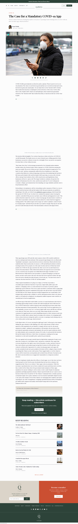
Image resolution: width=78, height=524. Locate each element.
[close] (77, 1)
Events (16, 5)
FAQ (52, 505)
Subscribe (69, 5)
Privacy (42, 505)
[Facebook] (33, 509)
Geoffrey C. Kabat (19, 427)
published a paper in (44, 192)
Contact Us (48, 505)
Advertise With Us (59, 505)
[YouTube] (44, 509)
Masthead (17, 505)
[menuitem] (11, 5)
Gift (27, 5)
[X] (31, 509)
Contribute (22, 5)
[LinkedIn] (35, 509)
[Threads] (40, 509)
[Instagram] (46, 509)
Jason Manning (19, 444)
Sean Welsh (15, 26)
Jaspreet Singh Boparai (20, 452)
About (22, 505)
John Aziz (18, 435)
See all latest (39, 474)
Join (27, 498)
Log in (64, 5)
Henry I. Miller (19, 460)
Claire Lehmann (19, 469)
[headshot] (10, 27)
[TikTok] (42, 509)
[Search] (8, 5)
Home (11, 5)
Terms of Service (35, 505)
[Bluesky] (38, 509)
